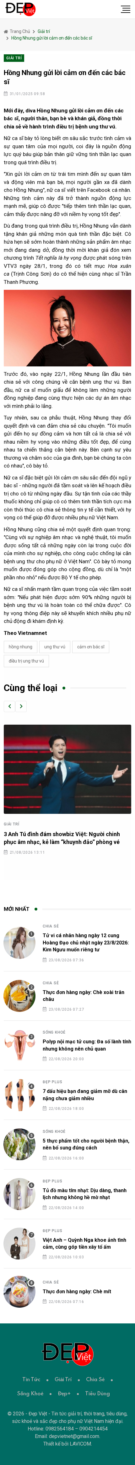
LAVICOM (80, 1444)
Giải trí (11, 824)
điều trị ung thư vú (26, 660)
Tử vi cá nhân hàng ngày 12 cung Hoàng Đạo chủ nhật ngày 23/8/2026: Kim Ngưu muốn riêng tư (86, 943)
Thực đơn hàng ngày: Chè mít (77, 1292)
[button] (9, 706)
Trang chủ (19, 31)
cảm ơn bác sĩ (90, 646)
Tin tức (31, 1379)
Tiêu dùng (97, 1394)
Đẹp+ (64, 1394)
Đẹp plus (52, 1082)
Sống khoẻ (54, 1032)
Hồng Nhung (20, 646)
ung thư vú (54, 646)
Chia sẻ (51, 926)
